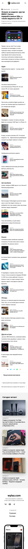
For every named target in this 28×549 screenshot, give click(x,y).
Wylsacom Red (6, 9)
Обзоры (14, 309)
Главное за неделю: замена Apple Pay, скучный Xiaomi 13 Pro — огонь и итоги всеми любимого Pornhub (13, 452)
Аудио (11, 309)
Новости (11, 76)
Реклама (12, 516)
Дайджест (5, 418)
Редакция (12, 513)
